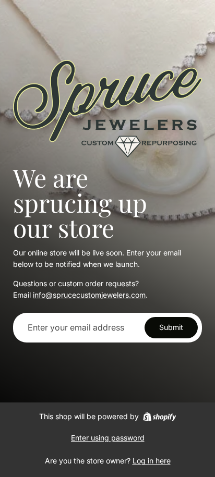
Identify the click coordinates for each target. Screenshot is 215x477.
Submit (171, 327)
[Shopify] (159, 416)
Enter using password (108, 437)
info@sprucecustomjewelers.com (89, 294)
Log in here (152, 460)
